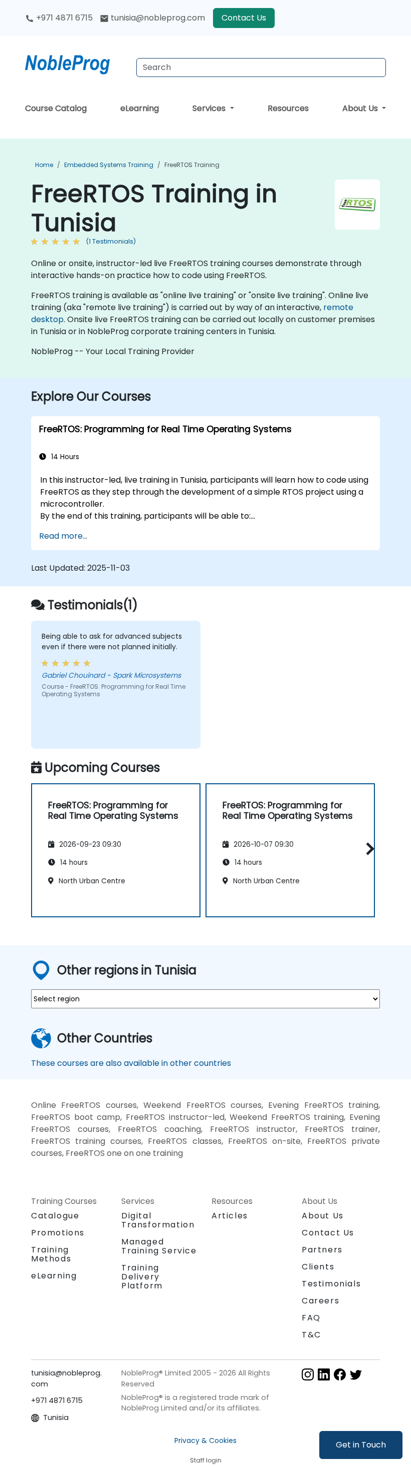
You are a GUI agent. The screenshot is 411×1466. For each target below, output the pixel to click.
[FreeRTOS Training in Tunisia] (76, 62)
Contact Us (244, 18)
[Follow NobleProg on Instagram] (308, 1373)
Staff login (206, 1460)
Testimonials (331, 1283)
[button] (367, 848)
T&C (311, 1334)
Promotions (58, 1232)
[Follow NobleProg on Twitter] (356, 1373)
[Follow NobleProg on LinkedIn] (324, 1373)
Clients (318, 1266)
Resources (288, 108)
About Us (361, 108)
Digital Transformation (157, 1220)
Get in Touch (361, 1444)
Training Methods (51, 1254)
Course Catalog (56, 108)
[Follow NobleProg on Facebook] (340, 1373)
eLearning (139, 108)
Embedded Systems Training (108, 165)
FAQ (311, 1317)
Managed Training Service (159, 1246)
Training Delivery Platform (142, 1276)
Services (210, 108)
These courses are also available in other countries (131, 1063)
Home (44, 165)
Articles (230, 1215)
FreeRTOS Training (192, 165)
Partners (322, 1249)
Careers (320, 1300)
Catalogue (55, 1215)
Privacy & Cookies (205, 1440)
